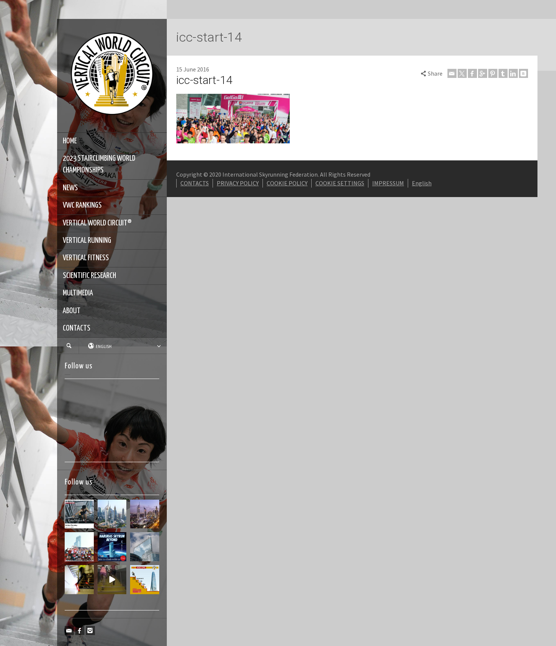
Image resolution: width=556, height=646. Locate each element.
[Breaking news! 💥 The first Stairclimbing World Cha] (144, 514)
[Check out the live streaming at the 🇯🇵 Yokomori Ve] (79, 514)
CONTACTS (76, 328)
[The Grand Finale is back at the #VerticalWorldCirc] (144, 579)
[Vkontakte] (523, 73)
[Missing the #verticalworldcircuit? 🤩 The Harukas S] (112, 546)
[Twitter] (462, 73)
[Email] (69, 630)
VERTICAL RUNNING (87, 240)
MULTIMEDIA (78, 293)
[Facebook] (79, 630)
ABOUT (72, 311)
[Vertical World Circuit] (112, 75)
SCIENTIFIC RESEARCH (89, 276)
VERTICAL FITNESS (86, 258)
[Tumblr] (503, 73)
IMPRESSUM (388, 183)
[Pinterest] (492, 73)
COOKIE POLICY (287, 183)
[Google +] (482, 73)
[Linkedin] (513, 73)
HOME (70, 141)
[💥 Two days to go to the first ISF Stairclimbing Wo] (112, 514)
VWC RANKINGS (82, 205)
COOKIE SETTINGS (339, 183)
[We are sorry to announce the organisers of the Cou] (144, 546)
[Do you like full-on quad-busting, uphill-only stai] (112, 579)
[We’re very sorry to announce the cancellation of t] (79, 579)
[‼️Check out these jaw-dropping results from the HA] (79, 546)
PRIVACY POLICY (238, 183)
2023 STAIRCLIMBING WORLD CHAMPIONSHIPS (99, 164)
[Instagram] (90, 630)
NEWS (70, 188)
